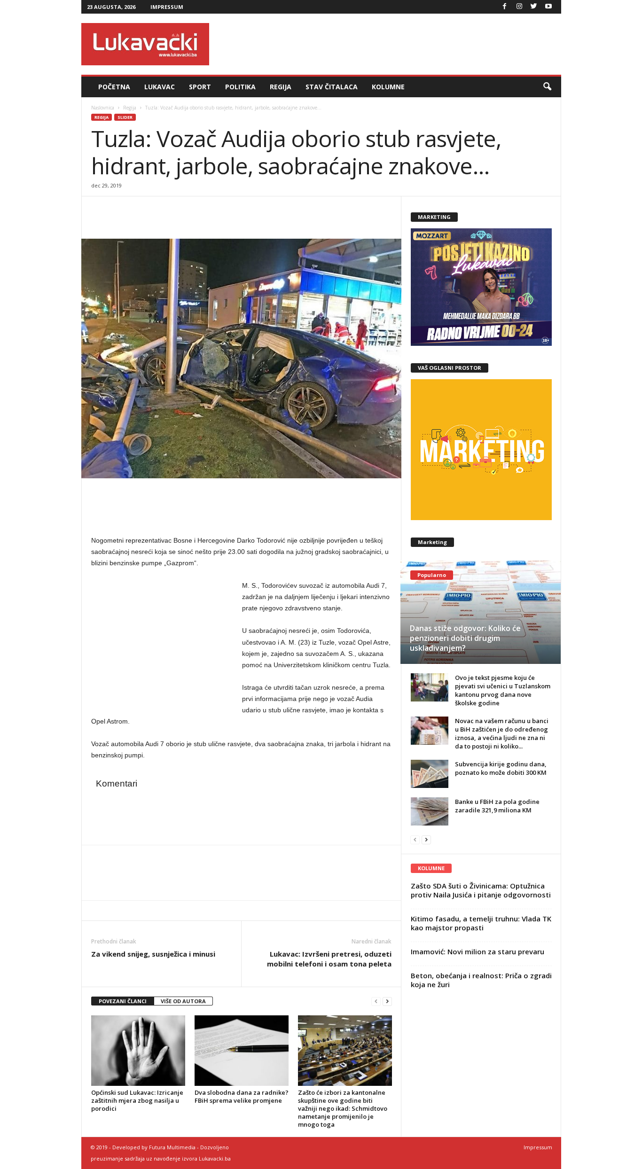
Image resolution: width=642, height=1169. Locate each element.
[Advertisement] (390, 44)
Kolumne (388, 86)
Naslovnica (102, 107)
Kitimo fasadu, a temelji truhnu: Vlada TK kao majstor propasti (481, 923)
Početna (114, 86)
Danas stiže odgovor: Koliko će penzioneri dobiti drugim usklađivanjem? (465, 638)
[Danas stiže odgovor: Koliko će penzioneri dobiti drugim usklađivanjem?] (480, 612)
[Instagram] (519, 7)
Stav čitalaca (331, 86)
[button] (547, 87)
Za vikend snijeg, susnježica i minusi (153, 954)
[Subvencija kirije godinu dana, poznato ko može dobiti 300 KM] (429, 774)
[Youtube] (548, 7)
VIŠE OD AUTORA (183, 1001)
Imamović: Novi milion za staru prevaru (477, 951)
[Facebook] (504, 7)
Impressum (166, 6)
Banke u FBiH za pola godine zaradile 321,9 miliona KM (497, 805)
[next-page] (387, 1001)
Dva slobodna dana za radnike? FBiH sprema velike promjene (242, 1096)
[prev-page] (376, 1001)
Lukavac (159, 86)
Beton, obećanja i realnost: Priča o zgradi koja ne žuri (481, 980)
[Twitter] (534, 7)
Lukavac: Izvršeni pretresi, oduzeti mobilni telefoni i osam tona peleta (329, 958)
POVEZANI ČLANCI (123, 1001)
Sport (200, 86)
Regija (280, 86)
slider (125, 117)
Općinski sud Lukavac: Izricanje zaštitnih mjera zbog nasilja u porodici (137, 1100)
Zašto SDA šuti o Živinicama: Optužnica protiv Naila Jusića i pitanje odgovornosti (481, 890)
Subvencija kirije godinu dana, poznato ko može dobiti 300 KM (501, 768)
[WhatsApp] (143, 210)
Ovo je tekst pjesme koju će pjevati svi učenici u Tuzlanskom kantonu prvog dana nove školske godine (502, 690)
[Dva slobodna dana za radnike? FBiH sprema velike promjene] (242, 1050)
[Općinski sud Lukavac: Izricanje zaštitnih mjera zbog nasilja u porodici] (138, 1050)
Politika (240, 86)
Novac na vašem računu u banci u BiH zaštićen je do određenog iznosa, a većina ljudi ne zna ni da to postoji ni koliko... (501, 733)
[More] (166, 210)
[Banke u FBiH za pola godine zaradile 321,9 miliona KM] (429, 811)
